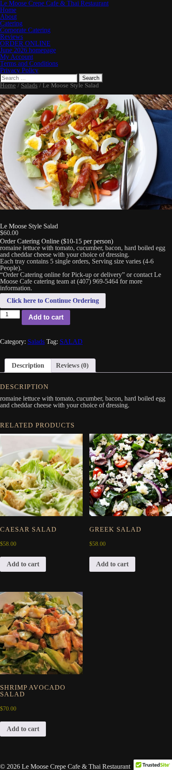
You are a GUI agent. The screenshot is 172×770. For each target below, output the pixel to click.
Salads (29, 85)
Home (8, 85)
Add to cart (45, 317)
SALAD (71, 341)
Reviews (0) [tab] (72, 365)
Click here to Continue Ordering (53, 300)
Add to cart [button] (23, 564)
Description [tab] (28, 365)
